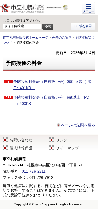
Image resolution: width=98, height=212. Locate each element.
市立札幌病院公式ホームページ (25, 37)
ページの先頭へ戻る (78, 125)
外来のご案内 (62, 37)
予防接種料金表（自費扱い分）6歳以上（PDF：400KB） (51, 100)
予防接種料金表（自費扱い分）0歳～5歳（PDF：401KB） (52, 84)
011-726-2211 (34, 171)
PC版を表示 (83, 26)
